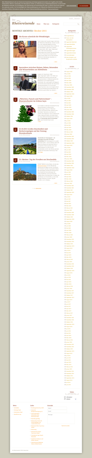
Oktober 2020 (69, 217)
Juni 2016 (68, 331)
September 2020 (70, 219)
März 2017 (68, 311)
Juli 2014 (68, 382)
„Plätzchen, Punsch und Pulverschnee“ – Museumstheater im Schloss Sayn (35, 100)
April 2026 (68, 80)
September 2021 (70, 192)
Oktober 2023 (69, 141)
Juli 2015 (68, 355)
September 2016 (70, 324)
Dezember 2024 (70, 111)
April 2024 (68, 127)
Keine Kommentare (54, 38)
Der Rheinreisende (25, 38)
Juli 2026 (68, 73)
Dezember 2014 (70, 371)
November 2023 (70, 138)
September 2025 (70, 94)
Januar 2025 (69, 109)
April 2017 (68, 308)
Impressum (77, 18)
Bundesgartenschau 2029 (37, 408)
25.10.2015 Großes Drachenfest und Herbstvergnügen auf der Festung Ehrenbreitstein (33, 131)
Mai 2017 (68, 306)
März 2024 (68, 129)
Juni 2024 (68, 123)
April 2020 (68, 230)
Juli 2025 (68, 98)
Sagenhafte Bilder (70, 44)
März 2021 (68, 205)
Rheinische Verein (42, 165)
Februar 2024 (69, 132)
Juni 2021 (68, 199)
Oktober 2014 (69, 375)
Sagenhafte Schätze (71, 53)
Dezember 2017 (70, 290)
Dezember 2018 (70, 264)
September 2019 (70, 246)
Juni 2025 (68, 100)
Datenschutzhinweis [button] (53, 9)
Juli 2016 (68, 328)
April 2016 (68, 335)
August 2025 (69, 96)
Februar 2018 (69, 286)
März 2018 (68, 284)
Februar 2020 (69, 234)
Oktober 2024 (69, 116)
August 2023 (69, 145)
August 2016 (69, 326)
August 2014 (69, 380)
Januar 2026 (69, 85)
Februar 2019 (69, 259)
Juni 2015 (68, 358)
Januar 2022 (69, 183)
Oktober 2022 (69, 165)
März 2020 (68, 232)
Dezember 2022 (70, 161)
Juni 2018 (68, 277)
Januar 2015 (69, 369)
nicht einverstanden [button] (71, 5)
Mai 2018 (68, 279)
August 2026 (69, 71)
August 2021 (69, 194)
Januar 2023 (69, 158)
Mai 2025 (68, 103)
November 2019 (70, 241)
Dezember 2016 (70, 317)
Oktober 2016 (69, 322)
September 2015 (70, 351)
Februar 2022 (69, 181)
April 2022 (68, 176)
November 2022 (70, 163)
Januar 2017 (69, 315)
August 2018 (69, 273)
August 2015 (69, 353)
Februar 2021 (69, 208)
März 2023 (68, 156)
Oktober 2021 (69, 190)
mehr (56, 61)
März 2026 (68, 82)
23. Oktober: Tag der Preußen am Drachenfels (37, 159)
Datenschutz (25, 450)
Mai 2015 (68, 360)
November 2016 (70, 319)
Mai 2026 (68, 78)
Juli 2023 (68, 147)
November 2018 (70, 266)
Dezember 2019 (70, 239)
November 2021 (70, 188)
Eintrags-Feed (17, 410)
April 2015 (68, 362)
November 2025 (70, 89)
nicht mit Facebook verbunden (65, 397)
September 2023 (70, 143)
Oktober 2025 (69, 91)
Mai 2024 (68, 125)
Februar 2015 (69, 366)
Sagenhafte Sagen (70, 50)
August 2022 (69, 170)
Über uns (46, 24)
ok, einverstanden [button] (83, 5)
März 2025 (68, 107)
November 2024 (70, 114)
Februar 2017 (69, 313)
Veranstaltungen (70, 55)
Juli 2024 (68, 120)
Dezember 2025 (70, 87)
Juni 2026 (68, 76)
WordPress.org (17, 414)
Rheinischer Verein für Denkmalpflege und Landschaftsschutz (36, 422)
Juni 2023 (68, 150)
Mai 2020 (68, 228)
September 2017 (70, 297)
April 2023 (68, 154)
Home (38, 24)
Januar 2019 (69, 261)
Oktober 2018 (69, 268)
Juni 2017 (68, 304)
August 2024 (69, 118)
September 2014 (70, 378)
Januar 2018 (69, 288)
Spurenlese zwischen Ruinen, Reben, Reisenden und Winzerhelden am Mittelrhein (38, 68)
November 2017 (70, 293)
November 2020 (70, 214)
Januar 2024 (69, 134)
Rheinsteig (33, 429)
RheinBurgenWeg (35, 418)
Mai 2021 (68, 201)
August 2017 (69, 299)
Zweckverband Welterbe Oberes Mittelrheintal (37, 443)
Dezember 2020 (70, 212)
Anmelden (16, 408)
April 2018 (68, 281)
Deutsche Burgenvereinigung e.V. (37, 410)
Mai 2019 (68, 252)
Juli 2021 (68, 196)
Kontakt (71, 18)
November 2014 (70, 373)
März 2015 (68, 364)
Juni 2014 (68, 384)
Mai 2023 (68, 152)
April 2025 (68, 105)
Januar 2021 (69, 210)
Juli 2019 (68, 250)
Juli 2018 (68, 275)
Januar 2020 (69, 237)
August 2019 (69, 248)
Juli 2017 (68, 302)
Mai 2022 (68, 174)
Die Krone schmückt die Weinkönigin (34, 36)
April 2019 (68, 255)
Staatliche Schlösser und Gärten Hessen (37, 439)
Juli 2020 (68, 223)
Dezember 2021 (70, 185)
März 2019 (68, 257)
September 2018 (70, 270)
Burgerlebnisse (70, 35)
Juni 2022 (68, 172)
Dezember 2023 (70, 136)
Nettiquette (55, 24)
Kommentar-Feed (18, 412)
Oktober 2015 (69, 349)
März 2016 (68, 337)
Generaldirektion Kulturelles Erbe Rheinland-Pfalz (35, 415)
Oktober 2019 (69, 243)
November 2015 (70, 346)
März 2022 (68, 179)
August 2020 (69, 221)
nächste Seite (38, 188)
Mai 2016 (68, 333)
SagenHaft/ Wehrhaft (71, 42)
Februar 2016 (69, 340)
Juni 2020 (68, 226)
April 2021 (68, 203)
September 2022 (70, 167)
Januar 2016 (69, 342)
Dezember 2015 (70, 344)
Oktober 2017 (69, 295)
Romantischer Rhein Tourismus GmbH (36, 432)
